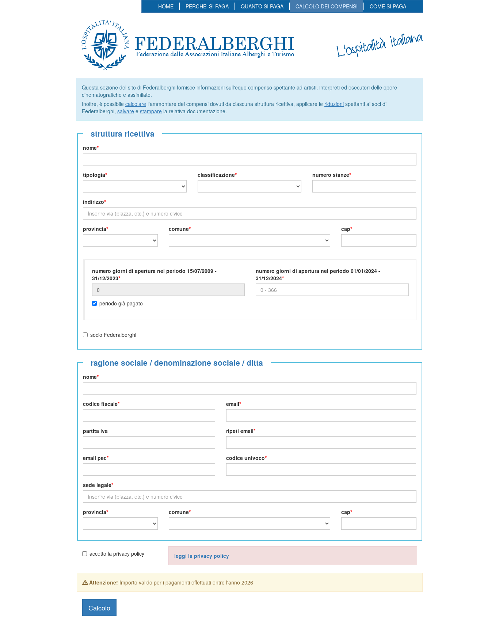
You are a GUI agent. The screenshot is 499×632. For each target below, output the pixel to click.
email (232, 403)
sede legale (97, 484)
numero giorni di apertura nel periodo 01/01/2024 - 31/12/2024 (318, 274)
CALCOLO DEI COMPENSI (327, 6)
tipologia (94, 174)
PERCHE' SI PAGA (207, 6)
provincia (94, 228)
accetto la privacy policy (116, 553)
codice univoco (245, 457)
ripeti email (240, 430)
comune (179, 228)
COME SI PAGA (388, 6)
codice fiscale (100, 403)
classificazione (216, 174)
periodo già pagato (121, 303)
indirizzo (93, 201)
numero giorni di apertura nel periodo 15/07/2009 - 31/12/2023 (154, 274)
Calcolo (99, 607)
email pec (95, 457)
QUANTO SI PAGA (262, 6)
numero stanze (330, 174)
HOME (166, 6)
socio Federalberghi (113, 334)
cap (345, 228)
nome (90, 147)
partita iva (95, 430)
